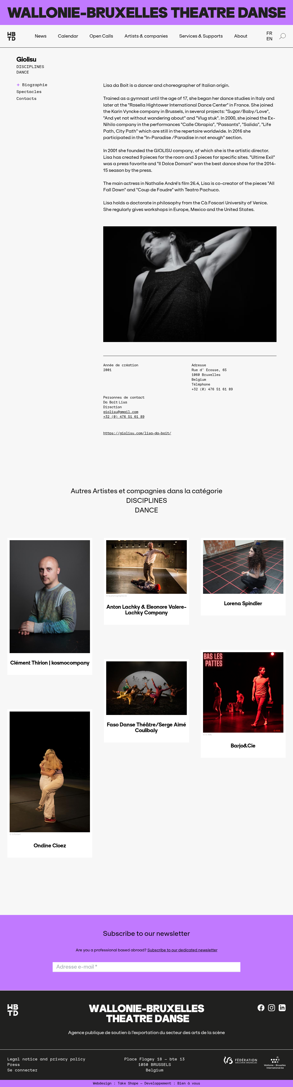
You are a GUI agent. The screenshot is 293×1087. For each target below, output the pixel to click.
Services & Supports (201, 35)
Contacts (26, 98)
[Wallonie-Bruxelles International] (275, 1063)
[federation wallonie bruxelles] (240, 1060)
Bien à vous (188, 1083)
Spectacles (29, 92)
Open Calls (101, 35)
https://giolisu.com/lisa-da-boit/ (137, 433)
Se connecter (22, 1070)
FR (269, 33)
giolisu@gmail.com (120, 412)
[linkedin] (282, 1007)
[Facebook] (261, 1007)
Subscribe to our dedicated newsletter (182, 950)
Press (13, 1064)
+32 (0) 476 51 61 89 (123, 417)
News (40, 35)
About (240, 35)
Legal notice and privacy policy (46, 1059)
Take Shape (128, 1083)
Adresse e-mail (76, 967)
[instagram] (271, 1007)
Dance (22, 72)
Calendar (68, 35)
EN (269, 38)
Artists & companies (146, 35)
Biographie (34, 85)
